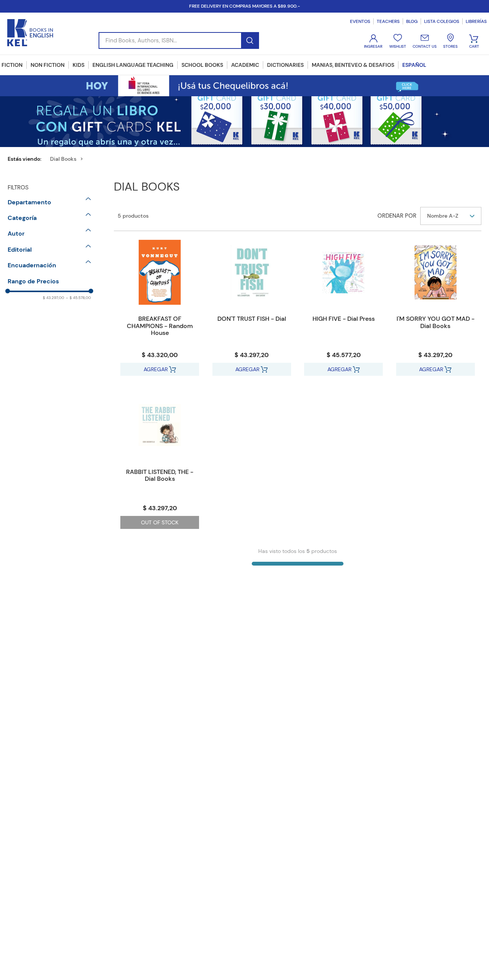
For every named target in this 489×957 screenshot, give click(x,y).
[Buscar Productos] (249, 40)
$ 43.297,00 (53, 298)
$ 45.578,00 (78, 298)
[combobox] (179, 40)
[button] (49, 202)
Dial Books (63, 159)
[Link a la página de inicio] (27, 159)
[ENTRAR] (374, 41)
